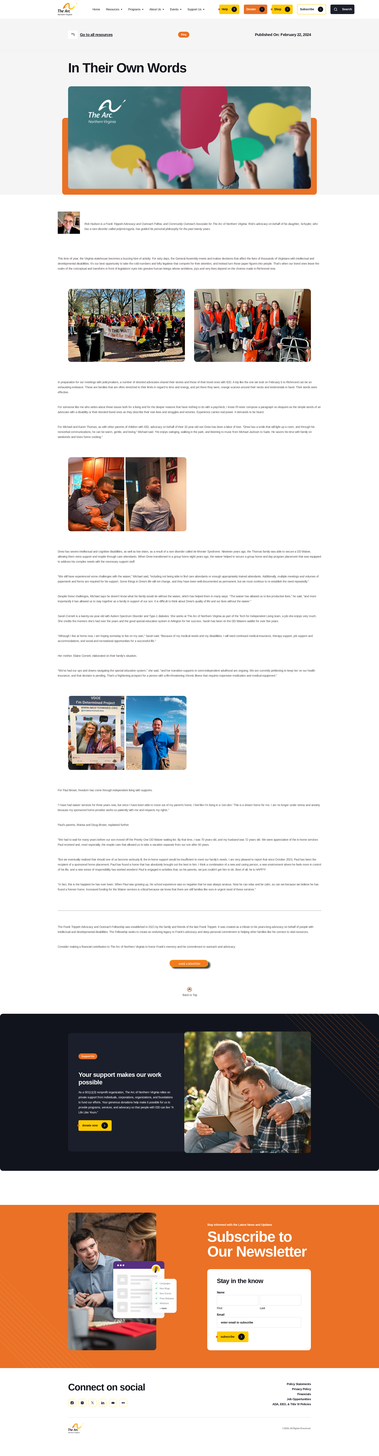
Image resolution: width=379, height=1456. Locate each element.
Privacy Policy (301, 1389)
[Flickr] (123, 1403)
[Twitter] (93, 1403)
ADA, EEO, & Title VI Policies (291, 1404)
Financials (304, 1394)
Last (262, 1308)
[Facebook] (72, 1403)
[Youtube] (113, 1403)
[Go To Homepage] (76, 1428)
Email (220, 1314)
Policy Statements (299, 1384)
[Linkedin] (103, 1403)
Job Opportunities (299, 1399)
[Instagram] (82, 1403)
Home (96, 9)
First (219, 1308)
